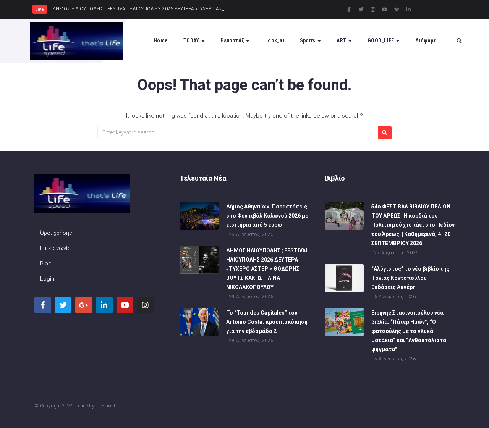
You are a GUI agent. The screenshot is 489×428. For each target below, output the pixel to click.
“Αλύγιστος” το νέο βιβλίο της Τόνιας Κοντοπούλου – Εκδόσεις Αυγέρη (410, 278)
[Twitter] (361, 9)
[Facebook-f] (349, 9)
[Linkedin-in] (408, 9)
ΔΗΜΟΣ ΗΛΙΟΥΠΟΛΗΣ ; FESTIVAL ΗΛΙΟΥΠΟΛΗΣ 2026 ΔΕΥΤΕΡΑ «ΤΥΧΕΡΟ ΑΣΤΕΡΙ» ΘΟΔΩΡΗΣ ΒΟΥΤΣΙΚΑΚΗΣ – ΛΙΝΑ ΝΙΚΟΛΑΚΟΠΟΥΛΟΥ (267, 268)
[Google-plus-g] (83, 305)
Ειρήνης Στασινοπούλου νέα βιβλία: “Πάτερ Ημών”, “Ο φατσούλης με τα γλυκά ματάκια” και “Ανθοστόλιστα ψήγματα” (408, 331)
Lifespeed (105, 406)
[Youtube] (384, 9)
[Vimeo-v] (396, 9)
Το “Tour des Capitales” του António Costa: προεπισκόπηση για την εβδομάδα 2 (267, 322)
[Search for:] (235, 132)
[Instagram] (373, 9)
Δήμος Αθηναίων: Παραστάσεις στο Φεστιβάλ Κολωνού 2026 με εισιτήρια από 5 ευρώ (267, 216)
